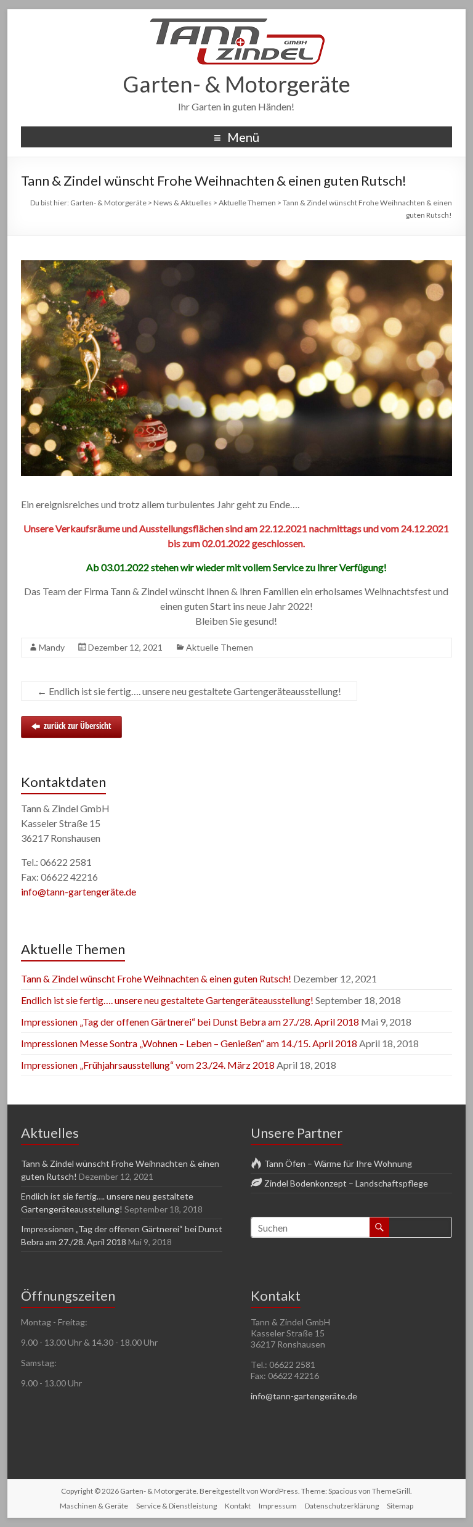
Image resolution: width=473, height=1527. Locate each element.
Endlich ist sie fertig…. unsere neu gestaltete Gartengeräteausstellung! (189, 691)
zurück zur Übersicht (77, 725)
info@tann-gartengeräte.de (78, 891)
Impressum (278, 1505)
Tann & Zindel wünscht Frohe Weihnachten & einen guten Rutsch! (156, 978)
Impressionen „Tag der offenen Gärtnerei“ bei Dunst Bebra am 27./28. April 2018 (190, 1021)
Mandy (52, 647)
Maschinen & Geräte (94, 1505)
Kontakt (238, 1505)
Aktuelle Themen (219, 647)
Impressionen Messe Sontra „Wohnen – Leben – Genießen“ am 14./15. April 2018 (189, 1043)
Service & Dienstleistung (176, 1505)
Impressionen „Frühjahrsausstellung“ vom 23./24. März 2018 (148, 1065)
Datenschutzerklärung (342, 1505)
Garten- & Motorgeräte (236, 83)
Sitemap (400, 1505)
